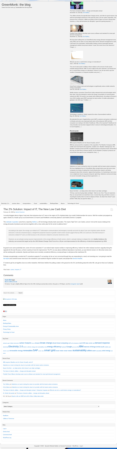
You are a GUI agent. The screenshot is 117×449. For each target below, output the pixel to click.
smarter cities (15, 203)
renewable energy (16, 351)
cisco (33, 343)
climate (37, 343)
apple (8, 343)
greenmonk (74, 346)
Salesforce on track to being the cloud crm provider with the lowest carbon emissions (93, 166)
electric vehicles (27, 347)
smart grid (49, 350)
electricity (5, 347)
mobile (106, 347)
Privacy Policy (7, 329)
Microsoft (101, 347)
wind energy (106, 351)
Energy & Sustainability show (11, 326)
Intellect (34, 222)
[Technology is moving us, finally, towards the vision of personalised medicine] (77, 112)
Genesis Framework (65, 446)
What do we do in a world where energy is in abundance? (85, 61)
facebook (63, 347)
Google (69, 347)
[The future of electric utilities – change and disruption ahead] (77, 9)
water (94, 351)
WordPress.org (7, 437)
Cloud (35, 203)
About (62, 203)
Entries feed (6, 431)
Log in (4, 428)
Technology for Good (73, 203)
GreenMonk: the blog (16, 4)
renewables (28, 350)
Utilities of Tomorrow (8, 418)
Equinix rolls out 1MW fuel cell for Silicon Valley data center (28, 396)
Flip (6, 311)
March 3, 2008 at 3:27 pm (11, 281)
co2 (69, 343)
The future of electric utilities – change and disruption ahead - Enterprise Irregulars (25, 390)
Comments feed (7, 434)
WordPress (75, 446)
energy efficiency (54, 347)
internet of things (90, 347)
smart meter (59, 351)
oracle (8, 350)
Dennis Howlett (77, 258)
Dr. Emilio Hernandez (9, 393)
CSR (83, 343)
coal (80, 343)
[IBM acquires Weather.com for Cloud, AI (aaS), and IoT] (77, 141)
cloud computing (62, 343)
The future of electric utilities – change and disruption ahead (86, 10)
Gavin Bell (8, 280)
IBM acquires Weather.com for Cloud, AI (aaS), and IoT (85, 142)
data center (89, 343)
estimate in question (12, 222)
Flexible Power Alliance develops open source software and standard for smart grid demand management (31, 374)
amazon (5, 343)
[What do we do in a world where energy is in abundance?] (77, 60)
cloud (54, 343)
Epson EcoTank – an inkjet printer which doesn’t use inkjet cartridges (88, 191)
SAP (35, 350)
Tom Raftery (6, 384)
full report (6, 258)
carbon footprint (25, 343)
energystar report (75, 284)
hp (78, 347)
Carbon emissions (14, 343)
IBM (81, 346)
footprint (17, 269)
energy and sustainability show (39, 347)
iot (97, 347)
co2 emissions (75, 343)
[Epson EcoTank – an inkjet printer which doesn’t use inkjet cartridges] (77, 189)
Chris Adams (6, 387)
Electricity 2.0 (4, 203)
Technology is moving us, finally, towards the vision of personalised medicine (90, 114)
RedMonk (5, 415)
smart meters (68, 351)
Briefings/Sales (54, 203)
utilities (89, 351)
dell (94, 343)
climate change (45, 343)
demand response (102, 343)
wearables (99, 350)
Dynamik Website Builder (51, 446)
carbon (12, 269)
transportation (26, 203)
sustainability (43, 203)
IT (20, 269)
